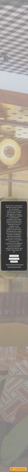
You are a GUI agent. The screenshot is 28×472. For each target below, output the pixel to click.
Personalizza (14, 261)
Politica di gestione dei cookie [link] (14, 267)
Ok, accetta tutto (14, 255)
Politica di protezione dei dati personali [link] (14, 264)
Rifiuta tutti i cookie (14, 258)
